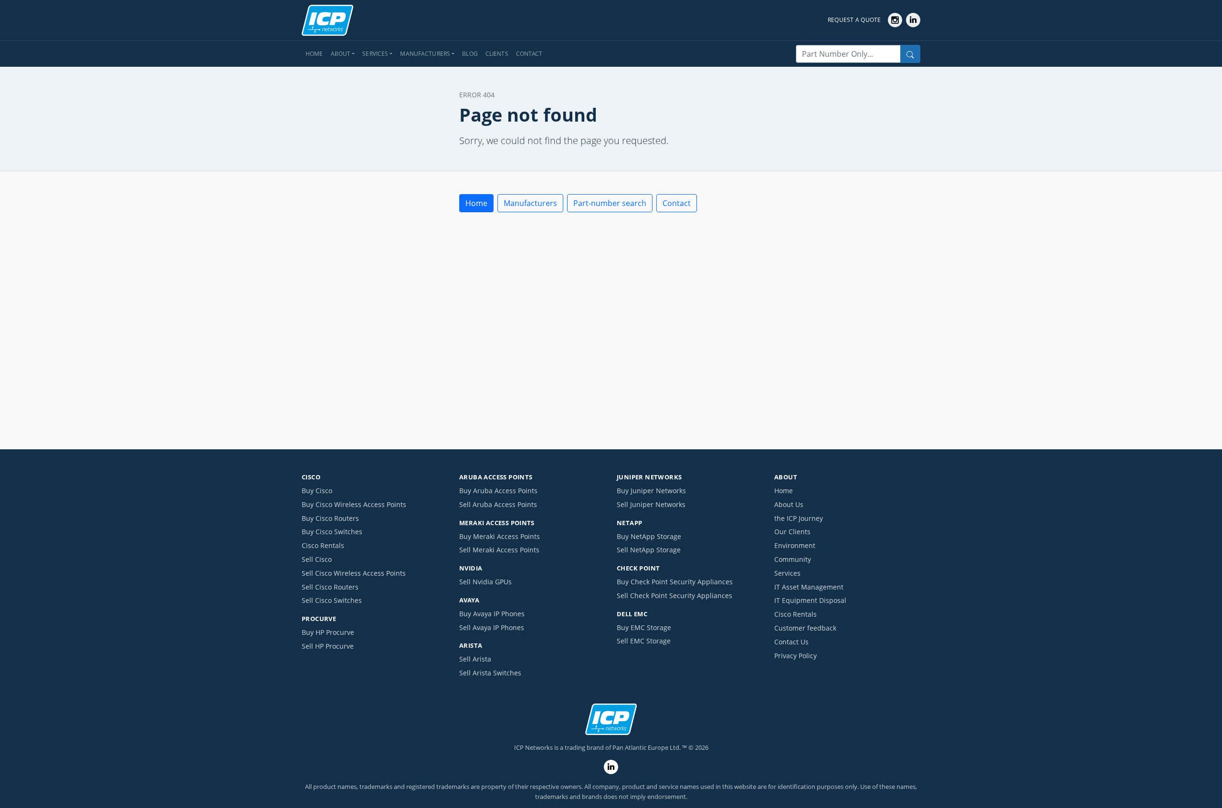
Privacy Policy (795, 655)
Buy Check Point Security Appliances (675, 581)
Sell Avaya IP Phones (491, 627)
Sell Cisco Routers (330, 586)
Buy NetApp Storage (649, 536)
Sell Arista (475, 658)
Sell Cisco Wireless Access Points (354, 573)
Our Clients (792, 531)
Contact (529, 54)
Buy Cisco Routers (330, 518)
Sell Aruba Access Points (498, 504)
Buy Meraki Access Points (499, 536)
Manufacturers (530, 203)
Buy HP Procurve (328, 632)
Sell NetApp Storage (649, 549)
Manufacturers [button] (425, 54)
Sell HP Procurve (328, 646)
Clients (496, 54)
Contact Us (791, 641)
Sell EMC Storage (644, 640)
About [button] (341, 54)
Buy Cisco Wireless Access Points (354, 504)
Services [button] (375, 54)
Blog (470, 54)
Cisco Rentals (323, 545)
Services (787, 573)
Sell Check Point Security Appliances (674, 595)
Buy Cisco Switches (332, 531)
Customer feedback (805, 627)
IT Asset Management (808, 586)
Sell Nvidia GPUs (485, 581)
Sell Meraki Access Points (499, 549)
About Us (788, 504)
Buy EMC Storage (644, 627)
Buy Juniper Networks (651, 490)
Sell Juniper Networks (651, 504)
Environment (794, 545)
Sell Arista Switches (490, 672)
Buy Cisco (317, 490)
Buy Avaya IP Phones (492, 613)
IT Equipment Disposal (810, 600)
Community (792, 559)
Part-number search (609, 203)
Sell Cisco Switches (332, 600)
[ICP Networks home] (327, 20)
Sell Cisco (317, 559)
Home (314, 54)
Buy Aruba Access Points (498, 490)
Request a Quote (854, 20)
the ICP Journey (798, 518)
